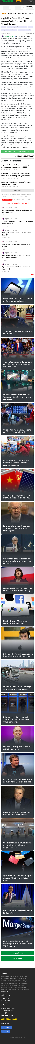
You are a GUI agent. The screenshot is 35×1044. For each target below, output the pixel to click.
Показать (4, 991)
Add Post (6, 1031)
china (19, 13)
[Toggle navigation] (31, 2)
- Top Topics (5, 998)
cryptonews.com (11, 207)
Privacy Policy (8, 1011)
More (32, 275)
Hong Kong (12, 27)
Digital (5, 30)
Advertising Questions (9, 1018)
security (21, 30)
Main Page (17, 958)
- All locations (6, 1003)
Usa (4, 27)
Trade (28, 30)
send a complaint (7, 199)
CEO (30, 27)
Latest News (18, 953)
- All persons (5, 1001)
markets (24, 13)
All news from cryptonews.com (24, 155)
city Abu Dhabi (22, 27)
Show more (17, 190)
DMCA (5, 1013)
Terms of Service (8, 1008)
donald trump (12, 13)
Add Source (7, 1027)
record (31, 13)
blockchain (13, 30)
